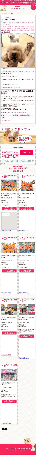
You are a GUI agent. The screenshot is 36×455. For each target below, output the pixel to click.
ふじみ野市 (8, 26)
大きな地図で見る (6, 230)
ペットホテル (16, 26)
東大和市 (21, 30)
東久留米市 (15, 30)
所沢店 (33, 28)
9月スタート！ (11, 19)
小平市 (14, 28)
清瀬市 (32, 30)
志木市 (23, 28)
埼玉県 (32, 26)
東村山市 (27, 30)
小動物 (9, 28)
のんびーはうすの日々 (15, 22)
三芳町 (22, 26)
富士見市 (3, 28)
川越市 (18, 28)
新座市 (4, 30)
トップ (2, 13)
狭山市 (6, 32)
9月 (9, 13)
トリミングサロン (20, 71)
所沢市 (28, 28)
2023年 (5, 13)
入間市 (27, 26)
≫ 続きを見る (5, 120)
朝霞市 (8, 30)
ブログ (23, 22)
